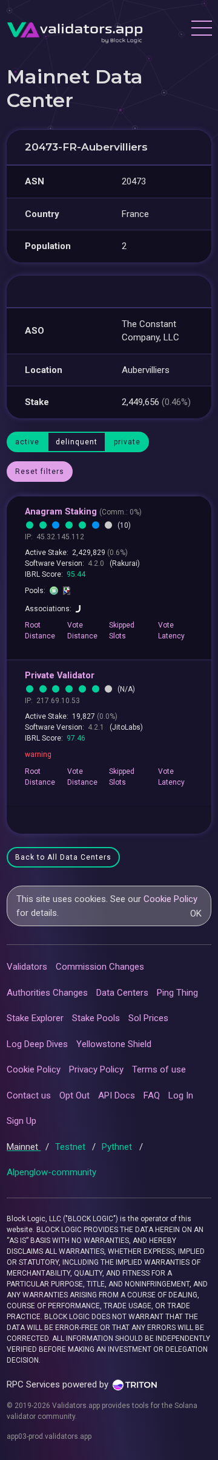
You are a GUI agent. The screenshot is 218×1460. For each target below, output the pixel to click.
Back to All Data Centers (63, 857)
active (27, 442)
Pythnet (118, 1146)
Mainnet (24, 1146)
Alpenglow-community (51, 1172)
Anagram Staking (83, 512)
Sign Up (21, 1120)
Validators (27, 966)
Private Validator (59, 675)
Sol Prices (148, 1018)
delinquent (76, 442)
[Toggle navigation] (201, 29)
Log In (180, 1095)
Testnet (71, 1146)
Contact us (29, 1095)
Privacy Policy (96, 1069)
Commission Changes (100, 966)
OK (196, 913)
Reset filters (39, 471)
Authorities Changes (47, 992)
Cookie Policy (170, 899)
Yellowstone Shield (113, 1044)
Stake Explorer (35, 1018)
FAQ (152, 1095)
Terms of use (159, 1069)
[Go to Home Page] (75, 30)
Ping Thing (177, 992)
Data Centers (122, 992)
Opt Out (74, 1095)
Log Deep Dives (37, 1044)
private (127, 442)
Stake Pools (96, 1018)
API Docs (116, 1095)
